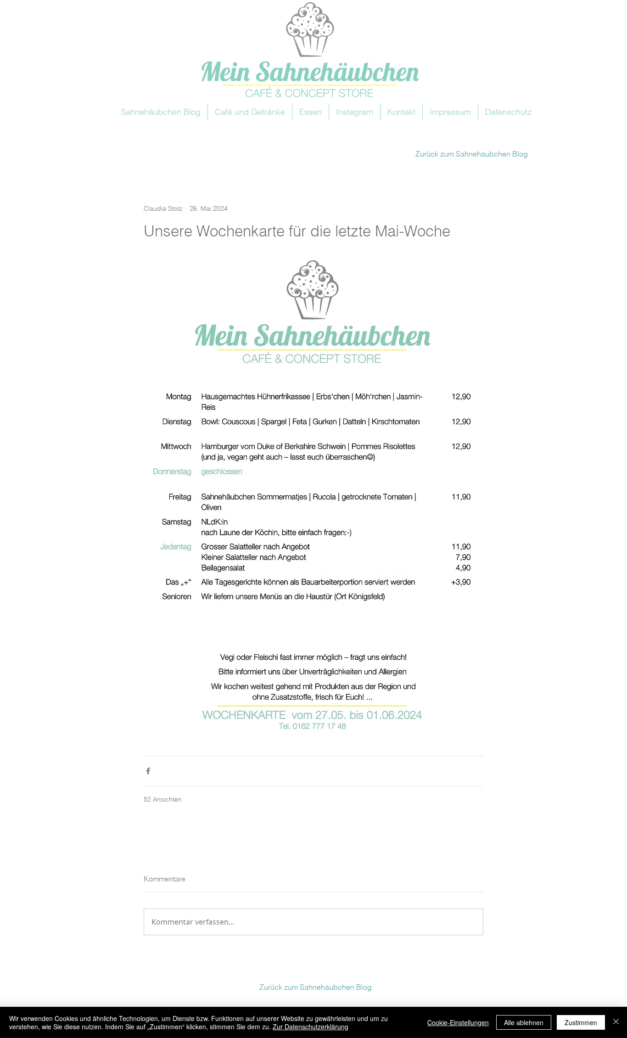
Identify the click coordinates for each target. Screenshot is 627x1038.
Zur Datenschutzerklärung (310, 1026)
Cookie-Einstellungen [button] (458, 1022)
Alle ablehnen (523, 1022)
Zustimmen (581, 1022)
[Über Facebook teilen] (148, 771)
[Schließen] (615, 1022)
